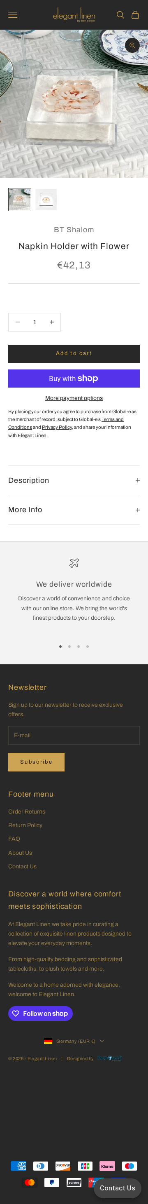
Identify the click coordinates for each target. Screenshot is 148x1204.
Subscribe (36, 762)
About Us (20, 853)
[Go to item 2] (46, 199)
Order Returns (26, 812)
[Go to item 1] (19, 199)
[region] (74, 595)
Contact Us (22, 866)
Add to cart (74, 353)
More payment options (74, 398)
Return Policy (25, 825)
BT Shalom (74, 230)
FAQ (14, 839)
